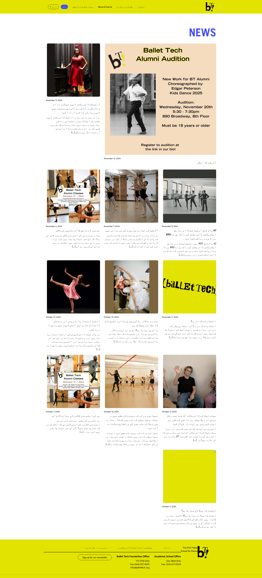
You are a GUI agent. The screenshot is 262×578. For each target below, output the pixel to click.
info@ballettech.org (139, 567)
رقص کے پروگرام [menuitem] (125, 6)
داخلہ (166, 547)
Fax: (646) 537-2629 (139, 564)
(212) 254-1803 (173, 561)
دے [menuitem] (64, 6)
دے (106, 547)
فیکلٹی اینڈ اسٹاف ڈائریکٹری (135, 547)
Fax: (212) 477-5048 (171, 564)
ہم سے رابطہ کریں (95, 547)
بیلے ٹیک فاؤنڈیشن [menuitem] (83, 6)
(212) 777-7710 (142, 561)
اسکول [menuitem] (141, 6)
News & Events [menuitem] (105, 6)
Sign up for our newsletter (94, 557)
